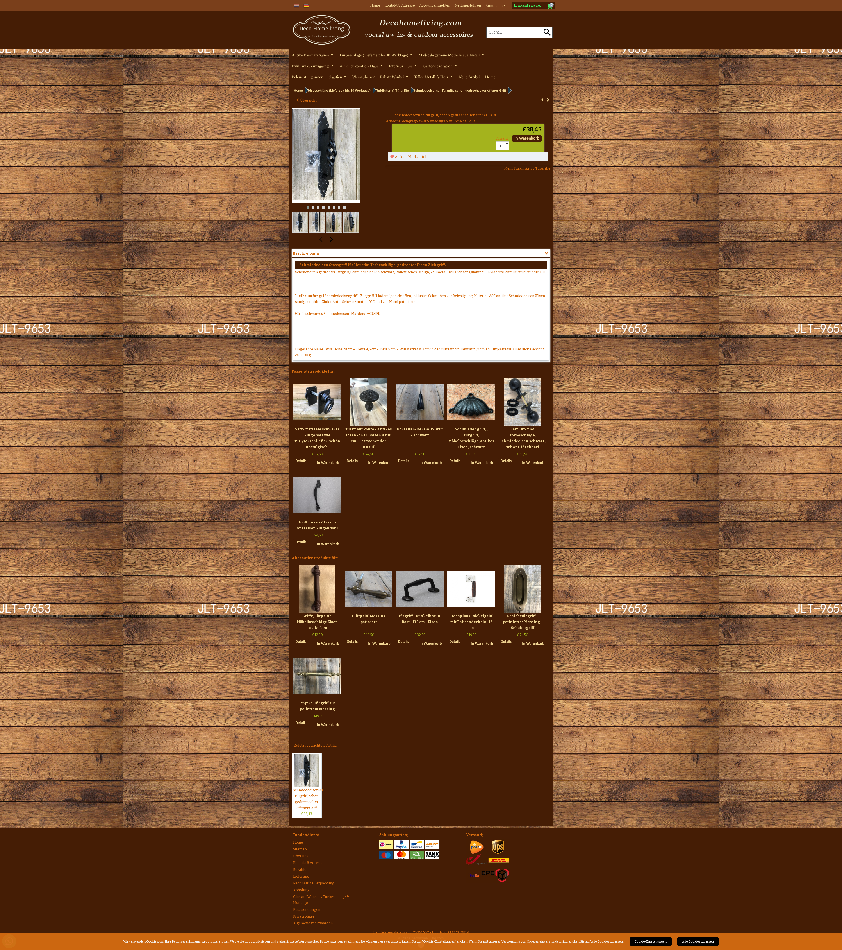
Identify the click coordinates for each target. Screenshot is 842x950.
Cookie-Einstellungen (651, 941)
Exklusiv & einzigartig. (311, 66)
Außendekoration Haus (360, 66)
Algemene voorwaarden (313, 923)
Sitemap (300, 849)
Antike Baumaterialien (311, 55)
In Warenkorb (526, 138)
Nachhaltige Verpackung (313, 883)
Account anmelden (434, 5)
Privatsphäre (303, 916)
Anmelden (494, 6)
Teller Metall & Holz (432, 77)
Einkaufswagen (528, 5)
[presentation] (298, 159)
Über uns (300, 856)
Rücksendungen (306, 909)
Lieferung (301, 876)
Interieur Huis (401, 66)
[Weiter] (548, 100)
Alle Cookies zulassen (698, 941)
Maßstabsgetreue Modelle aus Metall (450, 55)
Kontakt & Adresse (400, 5)
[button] (307, 207)
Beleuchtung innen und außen (317, 77)
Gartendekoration (438, 66)
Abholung (301, 890)
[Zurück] (542, 100)
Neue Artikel (469, 77)
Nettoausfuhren (468, 5)
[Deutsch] (306, 5)
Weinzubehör (363, 77)
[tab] (421, 253)
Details (300, 461)
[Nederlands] (296, 5)
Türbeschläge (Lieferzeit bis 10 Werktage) (374, 55)
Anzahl (502, 138)
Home (375, 5)
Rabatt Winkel (392, 77)
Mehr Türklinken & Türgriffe (527, 168)
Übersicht (308, 100)
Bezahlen (301, 870)
